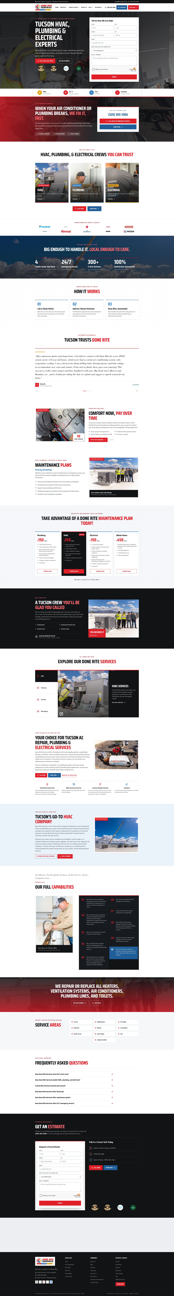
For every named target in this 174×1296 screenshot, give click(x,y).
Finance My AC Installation (69, 775)
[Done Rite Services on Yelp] (40, 1282)
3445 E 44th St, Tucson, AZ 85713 (105, 1148)
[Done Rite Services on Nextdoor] (47, 1282)
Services (63, 7)
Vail (121, 1034)
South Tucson (77, 1034)
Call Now (80, 209)
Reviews (92, 1268)
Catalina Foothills (102, 1040)
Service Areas (73, 7)
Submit (114, 77)
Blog (90, 7)
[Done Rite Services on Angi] (43, 1282)
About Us (84, 7)
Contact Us (93, 1273)
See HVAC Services (117, 702)
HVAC (66, 1262)
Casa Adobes (123, 1028)
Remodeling (68, 1273)
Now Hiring (93, 1276)
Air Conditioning (69, 1265)
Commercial (68, 1276)
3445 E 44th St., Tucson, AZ (44, 1)
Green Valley (100, 1034)
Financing (93, 1270)
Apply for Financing (97, 440)
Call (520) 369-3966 (46, 61)
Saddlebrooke (101, 1022)
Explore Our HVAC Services (46, 856)
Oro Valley (123, 1022)
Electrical (67, 1270)
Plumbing (67, 1268)
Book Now (132, 7)
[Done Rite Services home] (43, 7)
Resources (98, 7)
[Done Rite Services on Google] (36, 1282)
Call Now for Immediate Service (119, 121)
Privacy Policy (94, 1282)
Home (57, 7)
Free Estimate (66, 856)
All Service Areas (120, 1279)
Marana (99, 1028)
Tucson (76, 1022)
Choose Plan (48, 571)
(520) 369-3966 (134, 1)
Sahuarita (76, 1028)
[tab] (46, 676)
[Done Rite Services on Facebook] (51, 1282)
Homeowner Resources (97, 1279)
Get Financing (122, 7)
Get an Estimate (64, 61)
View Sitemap (110, 1293)
